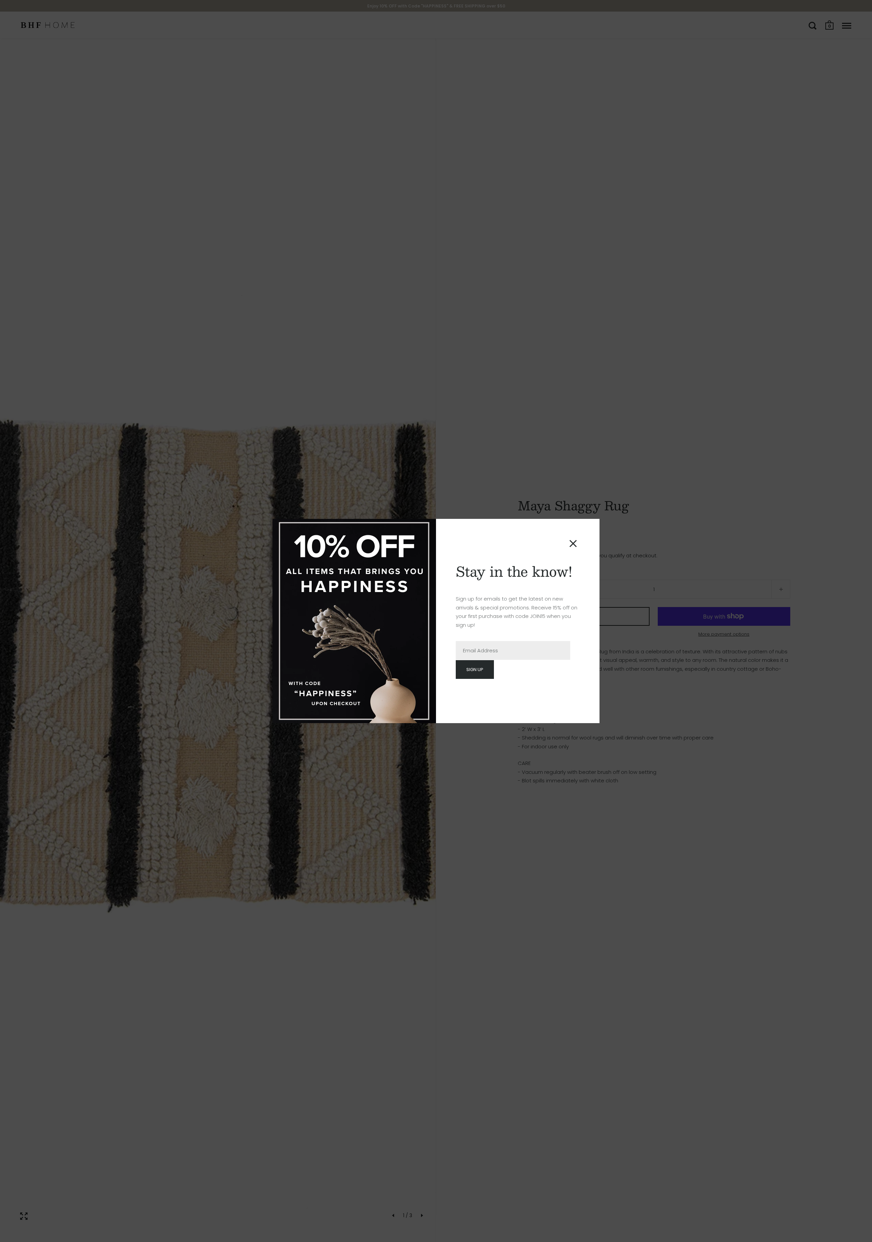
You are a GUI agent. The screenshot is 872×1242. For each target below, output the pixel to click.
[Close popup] (573, 544)
